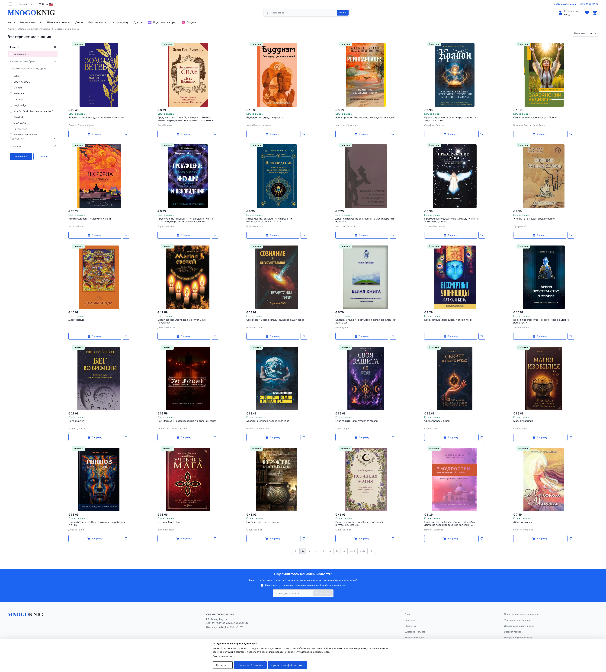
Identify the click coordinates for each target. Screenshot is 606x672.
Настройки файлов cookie (518, 637)
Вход (567, 14)
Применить (21, 156)
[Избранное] (587, 12)
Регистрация (571, 11)
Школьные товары (58, 22)
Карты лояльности (414, 637)
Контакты (410, 620)
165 (362, 550)
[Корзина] (594, 12)
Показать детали (222, 656)
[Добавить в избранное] (126, 134)
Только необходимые (250, 665)
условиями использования (293, 585)
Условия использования (517, 620)
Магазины (410, 625)
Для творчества (97, 22)
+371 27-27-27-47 (589, 4)
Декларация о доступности (519, 625)
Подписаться (323, 593)
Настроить (222, 665)
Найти (342, 12)
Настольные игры (31, 22)
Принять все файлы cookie (287, 665)
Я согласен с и (305, 585)
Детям (79, 22)
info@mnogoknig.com (564, 4)
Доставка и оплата (415, 631)
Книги (11, 22)
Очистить (45, 156)
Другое (138, 22)
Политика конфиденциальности (521, 614)
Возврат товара (513, 631)
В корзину (97, 133)
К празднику (120, 22)
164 (352, 550)
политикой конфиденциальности (327, 585)
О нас (408, 614)
